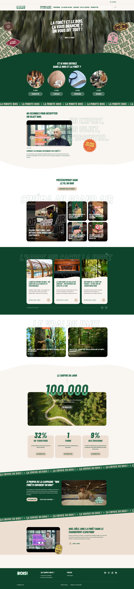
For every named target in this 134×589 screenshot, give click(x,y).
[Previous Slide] (102, 307)
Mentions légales (64, 584)
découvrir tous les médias (67, 189)
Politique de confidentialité (76, 584)
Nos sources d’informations (46, 577)
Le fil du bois (107, 7)
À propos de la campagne (46, 575)
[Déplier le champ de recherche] (115, 7)
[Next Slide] (106, 307)
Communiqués (70, 575)
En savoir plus (67, 407)
